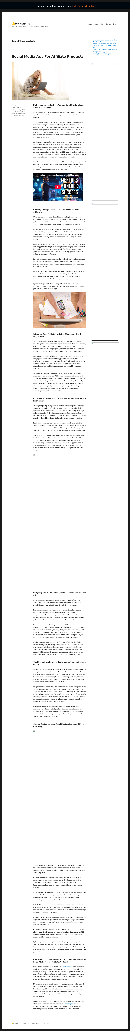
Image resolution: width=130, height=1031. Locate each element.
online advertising (20, 113)
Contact (108, 24)
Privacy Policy (98, 24)
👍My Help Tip (21, 23)
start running (67, 967)
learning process (70, 1004)
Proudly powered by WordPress (40, 1023)
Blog (114, 24)
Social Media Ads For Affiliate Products (47, 56)
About (90, 24)
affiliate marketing (16, 110)
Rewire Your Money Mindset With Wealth (104, 44)
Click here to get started (83, 6)
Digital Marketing (16, 107)
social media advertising (18, 115)
